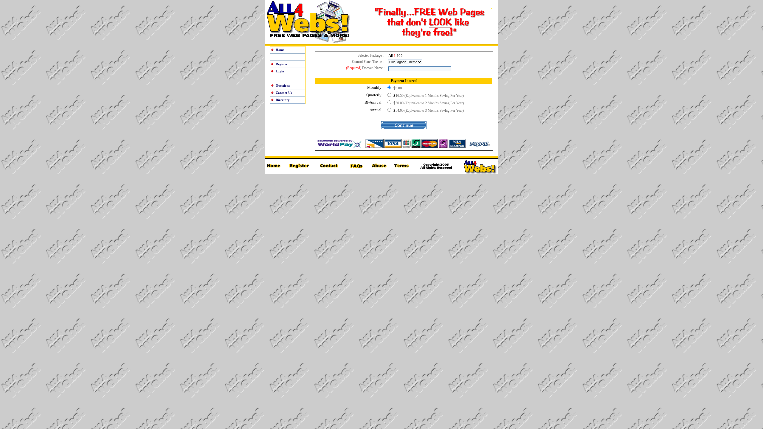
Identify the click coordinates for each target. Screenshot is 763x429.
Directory (283, 100)
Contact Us (284, 92)
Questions (283, 85)
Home (280, 50)
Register (282, 64)
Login (280, 71)
